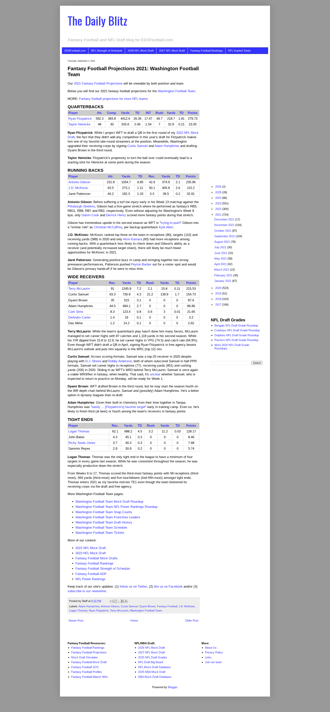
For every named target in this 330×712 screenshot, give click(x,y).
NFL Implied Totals (239, 50)
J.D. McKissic (78, 187)
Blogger (172, 687)
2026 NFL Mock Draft (141, 50)
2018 (218, 299)
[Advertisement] (236, 117)
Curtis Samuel (137, 146)
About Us (211, 647)
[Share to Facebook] (122, 601)
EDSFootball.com (75, 50)
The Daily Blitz (97, 20)
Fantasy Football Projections (89, 652)
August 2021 (222, 241)
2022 (218, 208)
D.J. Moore (93, 361)
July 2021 (220, 247)
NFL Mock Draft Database (154, 667)
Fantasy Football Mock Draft (89, 662)
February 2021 (223, 275)
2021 (218, 214)
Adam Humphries (166, 146)
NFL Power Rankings (90, 579)
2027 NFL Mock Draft (172, 50)
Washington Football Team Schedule (101, 527)
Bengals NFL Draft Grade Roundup (236, 325)
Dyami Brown (147, 606)
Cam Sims (75, 311)
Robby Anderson (120, 361)
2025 (218, 192)
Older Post (191, 620)
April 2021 (220, 264)
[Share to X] (119, 601)
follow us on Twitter (133, 586)
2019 (218, 293)
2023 (218, 203)
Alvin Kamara (132, 239)
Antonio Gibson (79, 182)
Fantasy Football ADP (90, 574)
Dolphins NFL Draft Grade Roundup (236, 335)
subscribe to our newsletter (87, 591)
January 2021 (223, 280)
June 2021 (221, 253)
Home (134, 620)
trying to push (170, 222)
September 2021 (225, 236)
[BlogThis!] (115, 601)
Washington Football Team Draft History (103, 522)
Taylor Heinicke (79, 124)
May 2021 (220, 258)
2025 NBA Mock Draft (151, 671)
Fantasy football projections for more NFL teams (113, 98)
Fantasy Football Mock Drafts (96, 558)
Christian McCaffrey (108, 227)
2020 (218, 287)
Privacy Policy (214, 652)
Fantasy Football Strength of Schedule (102, 568)
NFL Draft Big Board (150, 662)
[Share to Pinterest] (126, 601)
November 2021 (224, 225)
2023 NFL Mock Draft (90, 553)
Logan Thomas (78, 431)
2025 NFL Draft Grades (152, 657)
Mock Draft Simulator (84, 657)
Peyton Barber (141, 264)
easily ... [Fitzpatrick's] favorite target (118, 407)
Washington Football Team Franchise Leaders (107, 517)
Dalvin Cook (90, 215)
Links (208, 657)
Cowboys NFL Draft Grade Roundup (237, 330)
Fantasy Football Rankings (206, 50)
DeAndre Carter (79, 317)
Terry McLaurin (79, 288)
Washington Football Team (176, 91)
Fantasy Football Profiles (86, 671)
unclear (155, 374)
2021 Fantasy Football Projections (98, 83)
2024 (218, 197)
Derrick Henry (116, 215)
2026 (218, 186)
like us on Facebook (168, 586)
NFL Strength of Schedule (106, 50)
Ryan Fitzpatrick (80, 118)
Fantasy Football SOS (85, 667)
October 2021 (223, 230)
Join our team (213, 662)
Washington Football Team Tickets (99, 532)
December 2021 (224, 219)
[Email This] (111, 601)
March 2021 (222, 269)
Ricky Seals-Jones (81, 442)
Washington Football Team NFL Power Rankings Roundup (116, 506)
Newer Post (76, 620)
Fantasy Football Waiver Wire (89, 676)
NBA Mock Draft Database (154, 676)
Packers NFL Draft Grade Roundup (236, 340)
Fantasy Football (167, 606)
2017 (218, 304)
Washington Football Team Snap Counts (103, 512)
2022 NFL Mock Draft (90, 548)
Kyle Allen (166, 227)
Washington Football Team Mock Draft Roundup (109, 501)
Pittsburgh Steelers (81, 206)
